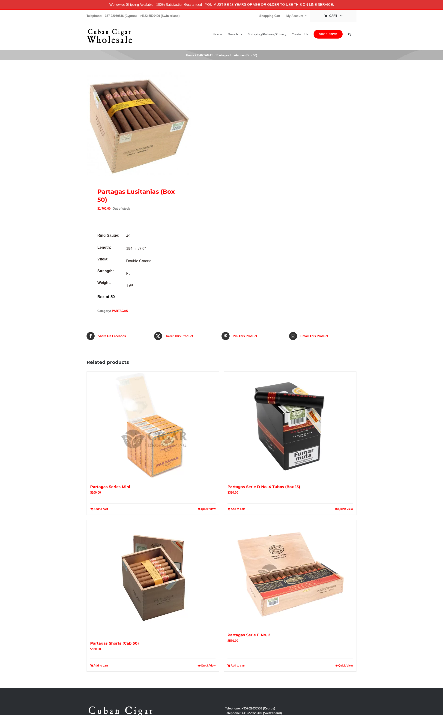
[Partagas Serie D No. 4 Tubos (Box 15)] (290, 425)
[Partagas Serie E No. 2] (290, 573)
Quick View (208, 509)
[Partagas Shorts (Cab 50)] (153, 577)
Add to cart (100, 509)
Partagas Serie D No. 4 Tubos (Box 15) (263, 487)
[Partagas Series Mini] (153, 425)
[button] (349, 34)
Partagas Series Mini (110, 487)
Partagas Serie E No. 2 (248, 635)
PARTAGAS (120, 311)
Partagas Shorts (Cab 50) (114, 643)
